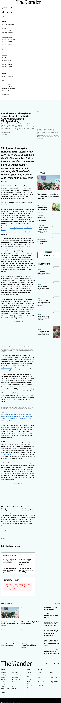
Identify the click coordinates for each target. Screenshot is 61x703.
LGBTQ (10, 41)
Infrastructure (12, 39)
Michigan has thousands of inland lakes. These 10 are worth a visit (9, 560)
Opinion (10, 76)
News (10, 64)
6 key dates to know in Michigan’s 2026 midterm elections (51, 615)
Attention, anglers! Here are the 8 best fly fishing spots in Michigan (9, 570)
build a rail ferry (13, 397)
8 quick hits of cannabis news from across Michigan (43, 218)
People (4, 66)
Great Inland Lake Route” (26, 473)
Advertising (5, 94)
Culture (4, 60)
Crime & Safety (16, 674)
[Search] (11, 7)
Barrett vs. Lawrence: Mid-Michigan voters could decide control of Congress (51, 651)
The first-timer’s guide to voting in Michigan (42, 241)
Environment (12, 35)
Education (11, 32)
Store (4, 83)
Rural (9, 48)
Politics (10, 44)
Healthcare (5, 37)
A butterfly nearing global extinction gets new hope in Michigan (42, 230)
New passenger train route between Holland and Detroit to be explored (25, 561)
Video (4, 76)
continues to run (13, 269)
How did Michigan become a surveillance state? (43, 288)
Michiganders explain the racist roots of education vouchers (43, 333)
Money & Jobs (5, 688)
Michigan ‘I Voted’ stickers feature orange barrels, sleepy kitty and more (51, 623)
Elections (5, 35)
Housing (10, 37)
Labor (4, 41)
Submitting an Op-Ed (11, 90)
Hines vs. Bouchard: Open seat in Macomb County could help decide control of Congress (52, 642)
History (4, 64)
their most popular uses (11, 454)
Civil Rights (4, 674)
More (40, 669)
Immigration (5, 39)
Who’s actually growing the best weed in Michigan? (42, 207)
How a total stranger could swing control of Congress (43, 318)
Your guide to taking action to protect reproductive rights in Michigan (48, 196)
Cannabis (11, 24)
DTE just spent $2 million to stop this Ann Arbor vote (43, 273)
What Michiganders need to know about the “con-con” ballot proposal (44, 303)
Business (4, 24)
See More (57, 603)
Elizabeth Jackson (5, 132)
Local (29, 669)
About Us (40, 674)
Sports (4, 52)
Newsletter (11, 79)
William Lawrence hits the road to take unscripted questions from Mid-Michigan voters (51, 632)
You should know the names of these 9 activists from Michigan (26, 570)
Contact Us (41, 681)
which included (6, 368)
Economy (5, 32)
